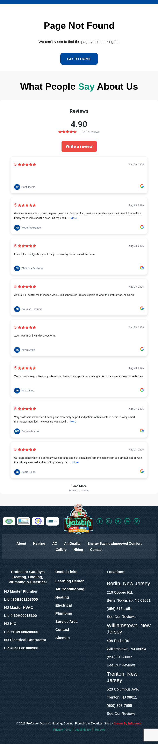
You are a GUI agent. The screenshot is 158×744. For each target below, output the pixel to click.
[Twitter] (118, 521)
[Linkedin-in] (127, 521)
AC (54, 543)
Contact (96, 549)
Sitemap (62, 638)
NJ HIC (10, 624)
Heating (39, 543)
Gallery (61, 549)
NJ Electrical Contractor (25, 640)
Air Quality (72, 543)
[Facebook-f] (99, 521)
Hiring (78, 549)
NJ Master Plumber (21, 591)
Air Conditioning (69, 589)
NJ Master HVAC (18, 608)
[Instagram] (109, 521)
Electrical (63, 605)
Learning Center (69, 581)
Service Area (66, 622)
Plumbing (63, 613)
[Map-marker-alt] (137, 521)
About (21, 543)
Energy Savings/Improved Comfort (114, 543)
